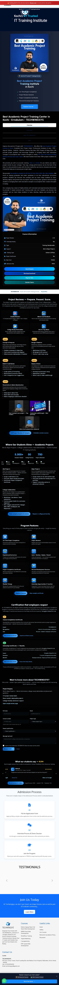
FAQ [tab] (29, 140)
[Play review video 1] (19, 406)
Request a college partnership (41, 514)
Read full (10, 777)
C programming (25, 941)
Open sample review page (10, 703)
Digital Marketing (25, 938)
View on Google (43, 777)
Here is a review (34, 163)
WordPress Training (26, 936)
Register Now (29, 278)
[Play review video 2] (40, 406)
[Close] (57, 976)
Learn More (29, 912)
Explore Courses (29, 106)
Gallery (41, 929)
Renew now (33, 3)
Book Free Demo (29, 981)
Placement (42, 937)
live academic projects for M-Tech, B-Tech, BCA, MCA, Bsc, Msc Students (32, 173)
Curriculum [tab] (30, 130)
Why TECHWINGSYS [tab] (29, 135)
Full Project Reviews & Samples (20, 433)
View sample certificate (36, 593)
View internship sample (10, 661)
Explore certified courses (26, 635)
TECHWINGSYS (28, 146)
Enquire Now (44, 291)
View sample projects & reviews (19, 514)
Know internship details (26, 661)
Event (41, 927)
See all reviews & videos (16, 783)
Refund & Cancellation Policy (47, 935)
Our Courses (43, 932)
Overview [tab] (29, 125)
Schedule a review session (40, 433)
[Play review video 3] (29, 422)
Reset (18, 749)
